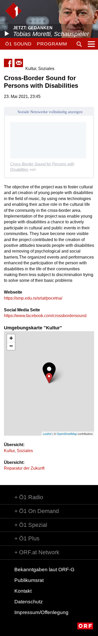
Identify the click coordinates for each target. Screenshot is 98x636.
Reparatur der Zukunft (24, 468)
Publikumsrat (29, 580)
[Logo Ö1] (13, 11)
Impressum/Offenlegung (41, 612)
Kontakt (23, 591)
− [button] (11, 346)
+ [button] (11, 338)
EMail (19, 63)
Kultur (9, 450)
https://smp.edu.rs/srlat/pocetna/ (33, 298)
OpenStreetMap (67, 433)
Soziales (25, 450)
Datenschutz (28, 601)
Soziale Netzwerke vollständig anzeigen (50, 112)
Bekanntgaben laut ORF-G (44, 569)
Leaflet (47, 433)
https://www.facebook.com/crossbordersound (45, 315)
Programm (52, 43)
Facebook (8, 63)
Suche (79, 44)
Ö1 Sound (18, 43)
